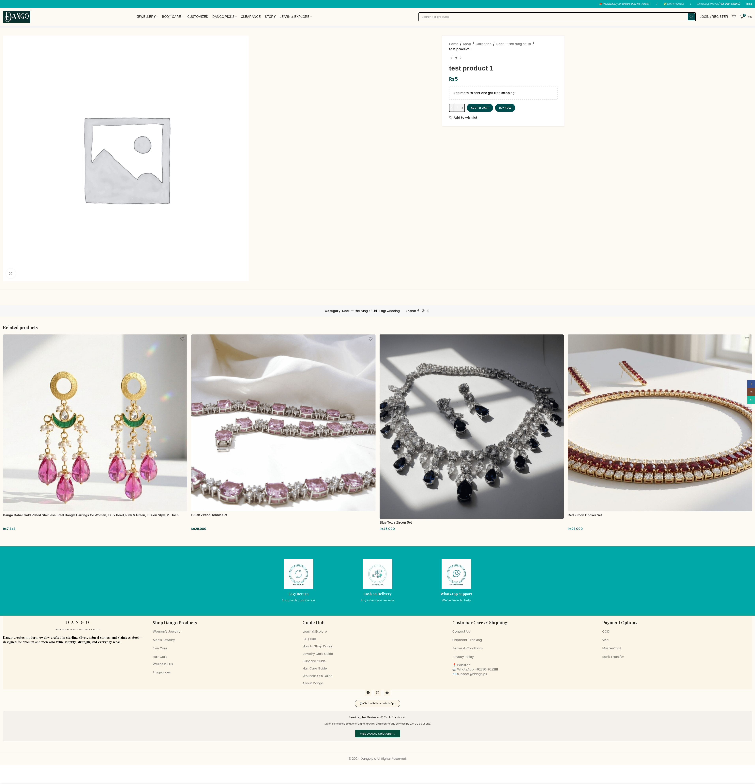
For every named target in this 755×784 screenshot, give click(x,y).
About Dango (313, 683)
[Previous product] (451, 57)
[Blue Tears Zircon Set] (472, 426)
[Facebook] (368, 692)
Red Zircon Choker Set (585, 515)
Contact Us (461, 631)
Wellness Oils (163, 664)
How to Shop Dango (318, 646)
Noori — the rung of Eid (513, 44)
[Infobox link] (298, 581)
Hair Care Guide (315, 668)
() (729, 4)
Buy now (505, 108)
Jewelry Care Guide (318, 654)
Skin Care (160, 648)
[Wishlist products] (734, 17)
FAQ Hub (309, 639)
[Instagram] (377, 692)
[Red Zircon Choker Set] (660, 422)
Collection (483, 44)
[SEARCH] (691, 16)
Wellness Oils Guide (317, 676)
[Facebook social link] (418, 311)
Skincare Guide (314, 661)
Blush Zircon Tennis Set (209, 515)
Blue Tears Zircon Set (396, 522)
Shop (467, 44)
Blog (749, 4)
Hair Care (160, 656)
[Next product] (461, 57)
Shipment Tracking (467, 640)
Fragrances (162, 672)
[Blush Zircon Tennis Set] (283, 422)
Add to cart (480, 108)
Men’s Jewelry (164, 640)
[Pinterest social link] (423, 311)
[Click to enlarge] (11, 273)
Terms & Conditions (467, 648)
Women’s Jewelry (166, 631)
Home (453, 44)
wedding (393, 311)
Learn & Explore (315, 631)
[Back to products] (456, 57)
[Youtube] (387, 692)
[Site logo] (16, 16)
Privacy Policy (463, 656)
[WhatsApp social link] (428, 311)
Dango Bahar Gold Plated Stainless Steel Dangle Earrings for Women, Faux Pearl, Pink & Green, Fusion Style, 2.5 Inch (91, 515)
